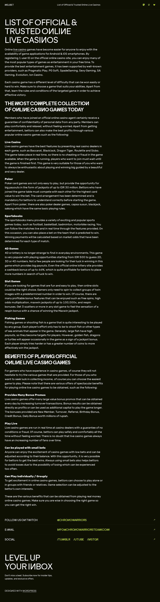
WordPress (29, 590)
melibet (9, 5)
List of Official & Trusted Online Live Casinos (78, 5)
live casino (19, 49)
